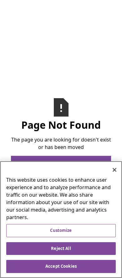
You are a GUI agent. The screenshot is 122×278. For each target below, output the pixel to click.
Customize (61, 230)
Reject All (61, 248)
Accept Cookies (61, 266)
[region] (61, 219)
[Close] (114, 170)
